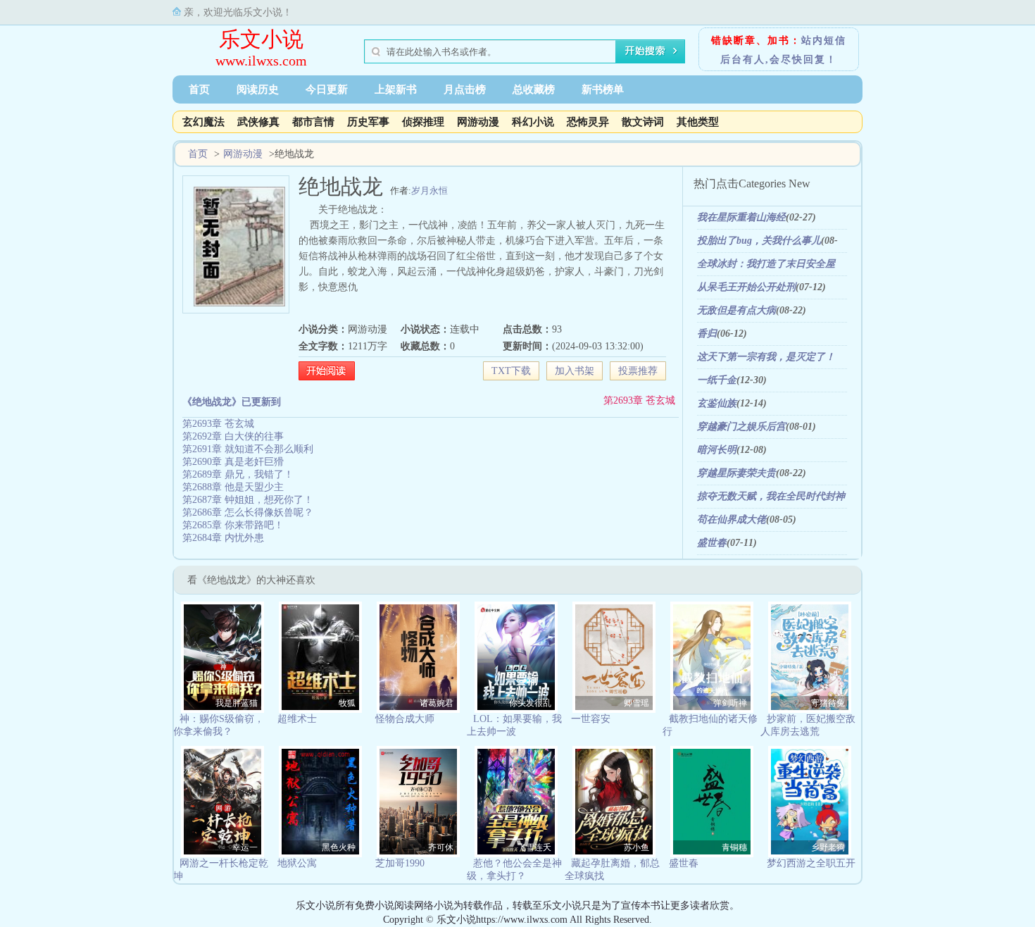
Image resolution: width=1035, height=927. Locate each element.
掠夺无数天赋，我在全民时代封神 (771, 496)
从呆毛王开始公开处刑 (746, 287)
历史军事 (368, 121)
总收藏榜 (534, 89)
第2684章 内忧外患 (223, 538)
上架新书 (396, 89)
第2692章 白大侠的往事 (233, 436)
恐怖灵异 (588, 121)
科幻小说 (533, 121)
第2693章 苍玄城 (639, 400)
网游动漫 (478, 121)
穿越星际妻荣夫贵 (736, 473)
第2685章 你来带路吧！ (233, 525)
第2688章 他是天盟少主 (233, 487)
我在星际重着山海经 (741, 217)
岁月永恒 (429, 190)
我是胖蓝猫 (236, 703)
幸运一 (245, 847)
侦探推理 (423, 121)
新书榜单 (603, 89)
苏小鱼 (636, 847)
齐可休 (440, 847)
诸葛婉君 (436, 703)
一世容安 (590, 719)
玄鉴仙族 (716, 403)
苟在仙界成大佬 (731, 519)
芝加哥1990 (400, 863)
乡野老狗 (828, 847)
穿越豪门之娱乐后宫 (741, 426)
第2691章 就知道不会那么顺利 (247, 449)
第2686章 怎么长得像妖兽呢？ (247, 512)
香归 (707, 333)
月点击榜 (465, 89)
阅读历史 (258, 89)
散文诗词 (643, 121)
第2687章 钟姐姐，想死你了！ (247, 499)
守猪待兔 (828, 703)
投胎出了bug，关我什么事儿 (759, 240)
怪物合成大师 (404, 719)
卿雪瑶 (636, 703)
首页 (199, 89)
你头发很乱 (530, 703)
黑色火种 (339, 847)
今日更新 (327, 89)
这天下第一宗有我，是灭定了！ (766, 356)
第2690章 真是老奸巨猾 (233, 461)
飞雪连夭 (534, 847)
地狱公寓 (297, 863)
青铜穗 (734, 847)
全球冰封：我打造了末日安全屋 (766, 264)
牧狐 (347, 703)
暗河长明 (716, 449)
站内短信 (823, 40)
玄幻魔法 (203, 121)
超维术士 (297, 719)
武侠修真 (258, 121)
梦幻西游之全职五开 (811, 863)
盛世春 (712, 542)
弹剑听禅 (730, 703)
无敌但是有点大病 (736, 310)
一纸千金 (716, 380)
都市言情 (313, 121)
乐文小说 (261, 39)
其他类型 (698, 121)
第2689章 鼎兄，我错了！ (238, 474)
